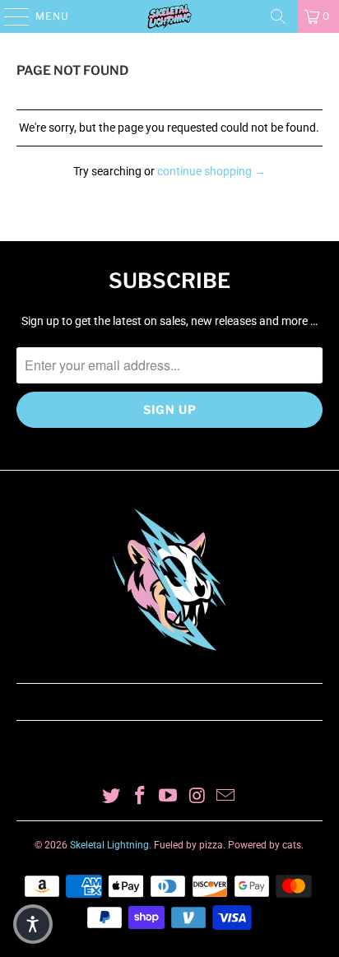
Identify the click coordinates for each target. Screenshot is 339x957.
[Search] (278, 16)
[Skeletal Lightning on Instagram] (197, 797)
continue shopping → (211, 171)
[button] (33, 924)
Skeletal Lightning (109, 845)
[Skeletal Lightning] (169, 16)
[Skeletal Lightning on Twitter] (112, 797)
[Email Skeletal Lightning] (226, 797)
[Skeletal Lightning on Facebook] (140, 797)
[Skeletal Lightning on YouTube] (168, 797)
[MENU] (8, 16)
